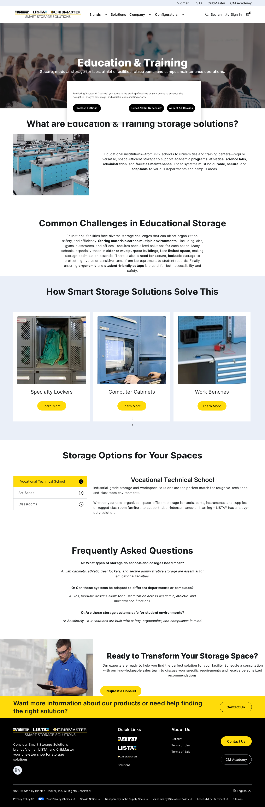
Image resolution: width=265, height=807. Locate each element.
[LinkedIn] (17, 770)
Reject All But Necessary (146, 108)
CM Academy (241, 3)
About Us (180, 729)
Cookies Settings (86, 108)
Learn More (52, 406)
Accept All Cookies (181, 108)
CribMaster (216, 3)
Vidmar (183, 3)
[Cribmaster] (129, 757)
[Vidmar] (129, 739)
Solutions (118, 14)
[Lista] (129, 748)
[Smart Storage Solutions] (48, 17)
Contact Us (236, 741)
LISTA (198, 3)
